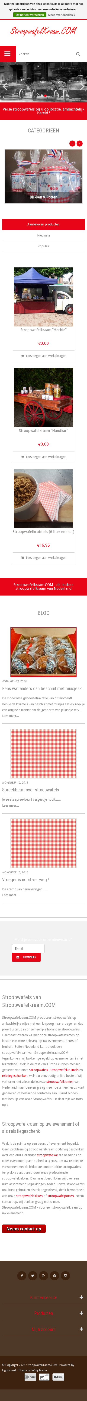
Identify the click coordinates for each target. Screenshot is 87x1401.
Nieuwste (43, 235)
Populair (43, 246)
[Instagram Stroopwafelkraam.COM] (65, 1275)
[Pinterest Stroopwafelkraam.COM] (54, 1275)
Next (80, 82)
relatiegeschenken (14, 1076)
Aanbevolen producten (43, 224)
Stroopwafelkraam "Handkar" (43, 431)
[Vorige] (72, 144)
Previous (7, 82)
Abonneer (29, 957)
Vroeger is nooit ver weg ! (25, 879)
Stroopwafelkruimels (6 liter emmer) (43, 532)
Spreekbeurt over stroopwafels (30, 790)
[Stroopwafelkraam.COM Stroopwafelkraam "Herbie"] (43, 296)
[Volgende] (80, 144)
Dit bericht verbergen (30, 15)
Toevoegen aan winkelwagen (46, 356)
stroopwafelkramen (60, 1082)
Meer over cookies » (61, 15)
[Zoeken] (78, 54)
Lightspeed (9, 1370)
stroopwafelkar (47, 1155)
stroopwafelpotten (61, 1196)
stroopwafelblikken (29, 1196)
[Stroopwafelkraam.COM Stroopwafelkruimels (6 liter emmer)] (43, 498)
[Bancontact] (44, 1377)
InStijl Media (39, 1370)
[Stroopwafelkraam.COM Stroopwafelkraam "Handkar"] (43, 397)
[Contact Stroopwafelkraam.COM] (43, 1231)
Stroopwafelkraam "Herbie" (43, 330)
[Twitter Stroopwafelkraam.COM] (32, 1275)
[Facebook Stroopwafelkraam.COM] (21, 1275)
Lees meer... (10, 716)
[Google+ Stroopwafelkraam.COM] (43, 1275)
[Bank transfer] (58, 1377)
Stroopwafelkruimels (64, 1070)
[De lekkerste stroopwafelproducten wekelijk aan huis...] (43, 33)
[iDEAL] (30, 1377)
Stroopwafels (38, 1070)
